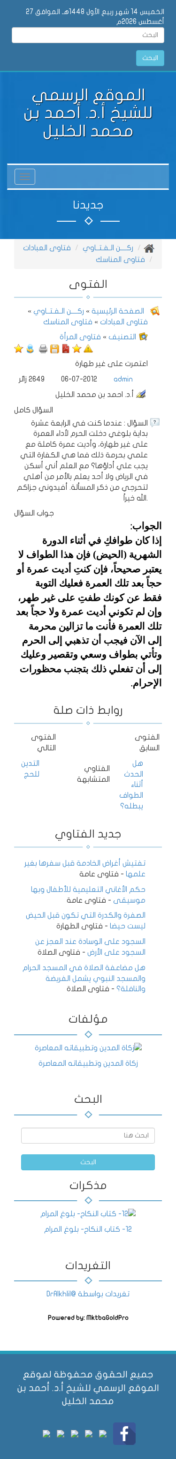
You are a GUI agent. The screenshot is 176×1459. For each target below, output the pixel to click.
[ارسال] (30, 348)
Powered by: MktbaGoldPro (88, 1318)
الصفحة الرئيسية (117, 311)
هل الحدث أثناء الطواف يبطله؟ (131, 785)
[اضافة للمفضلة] (77, 348)
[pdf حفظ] (65, 348)
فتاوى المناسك (120, 259)
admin (123, 379)
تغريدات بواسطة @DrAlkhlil (88, 1294)
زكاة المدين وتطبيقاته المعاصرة (88, 1063)
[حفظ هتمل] (54, 348)
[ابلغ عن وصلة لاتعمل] (88, 348)
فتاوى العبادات (47, 248)
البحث (150, 57)
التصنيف (122, 337)
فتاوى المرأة (80, 337)
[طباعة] (43, 348)
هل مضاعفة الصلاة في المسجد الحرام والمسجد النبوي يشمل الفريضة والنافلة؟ (84, 978)
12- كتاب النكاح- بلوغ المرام (88, 1229)
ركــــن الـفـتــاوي (108, 248)
